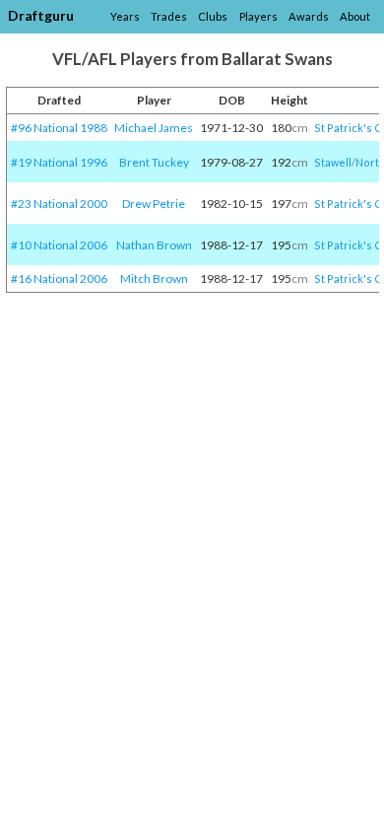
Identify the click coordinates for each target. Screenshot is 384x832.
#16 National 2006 (59, 278)
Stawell (333, 162)
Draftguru (41, 15)
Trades (169, 16)
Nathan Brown (154, 245)
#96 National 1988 (59, 127)
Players (258, 16)
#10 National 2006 (59, 245)
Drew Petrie (153, 203)
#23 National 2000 (59, 203)
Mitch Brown (154, 278)
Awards (308, 16)
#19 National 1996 (59, 162)
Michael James (153, 127)
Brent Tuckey (154, 162)
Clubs (212, 16)
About (355, 16)
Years (125, 16)
